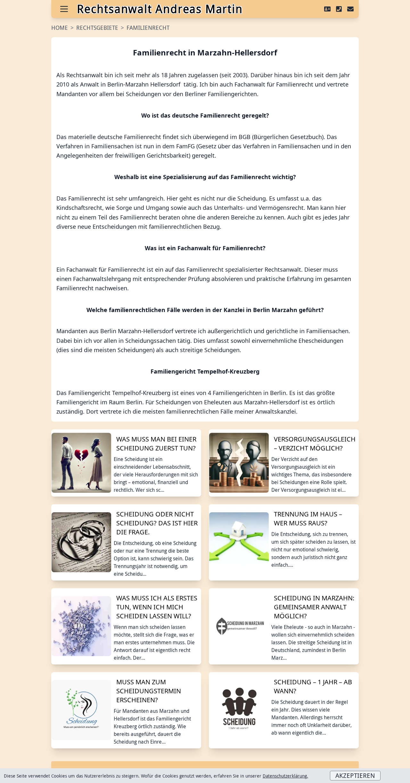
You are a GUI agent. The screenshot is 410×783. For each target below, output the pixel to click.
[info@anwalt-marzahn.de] (350, 9)
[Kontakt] (327, 9)
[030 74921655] (339, 9)
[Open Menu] (64, 9)
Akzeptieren (355, 775)
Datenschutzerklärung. (285, 776)
